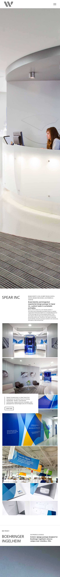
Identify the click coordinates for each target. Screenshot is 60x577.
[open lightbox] (30, 341)
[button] (54, 4)
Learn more (9, 408)
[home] (9, 4)
